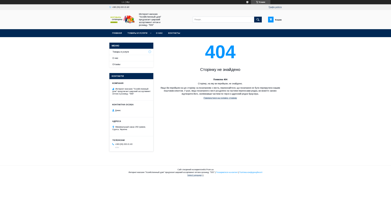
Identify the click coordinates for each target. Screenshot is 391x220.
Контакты (174, 33)
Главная (117, 33)
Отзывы (116, 64)
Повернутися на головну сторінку (220, 98)
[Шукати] (258, 19)
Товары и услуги (137, 33)
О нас (159, 33)
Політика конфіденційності (250, 172)
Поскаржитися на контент (227, 172)
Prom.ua (210, 170)
